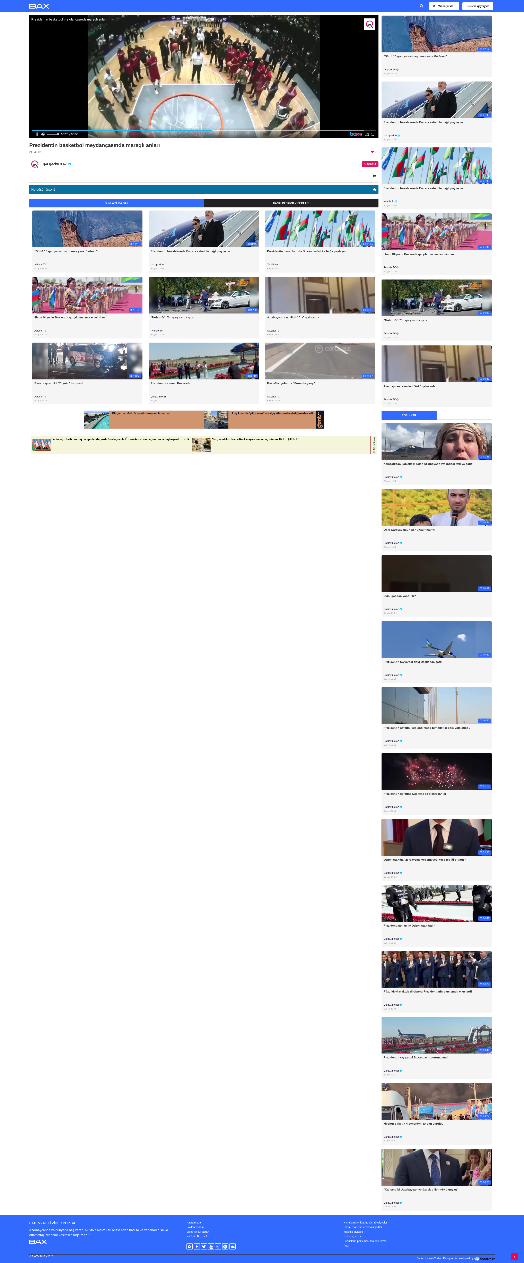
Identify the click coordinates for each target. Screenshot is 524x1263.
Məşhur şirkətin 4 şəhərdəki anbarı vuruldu (414, 1123)
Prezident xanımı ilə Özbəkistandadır (409, 925)
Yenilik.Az (272, 264)
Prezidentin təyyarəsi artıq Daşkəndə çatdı (413, 661)
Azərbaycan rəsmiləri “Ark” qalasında (293, 317)
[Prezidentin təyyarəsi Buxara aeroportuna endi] (437, 1035)
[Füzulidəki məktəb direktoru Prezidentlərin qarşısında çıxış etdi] (437, 969)
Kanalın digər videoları (291, 203)
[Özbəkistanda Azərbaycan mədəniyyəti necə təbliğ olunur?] (437, 837)
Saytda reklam (195, 1227)
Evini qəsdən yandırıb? (400, 596)
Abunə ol (370, 164)
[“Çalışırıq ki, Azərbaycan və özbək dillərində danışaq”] (437, 1166)
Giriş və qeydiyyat (477, 6)
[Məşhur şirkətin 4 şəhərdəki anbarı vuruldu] (437, 1100)
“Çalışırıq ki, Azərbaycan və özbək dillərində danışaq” (421, 1189)
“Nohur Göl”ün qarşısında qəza (172, 317)
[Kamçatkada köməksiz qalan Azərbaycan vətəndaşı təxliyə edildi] (437, 441)
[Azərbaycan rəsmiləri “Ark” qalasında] (320, 294)
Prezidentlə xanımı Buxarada (170, 383)
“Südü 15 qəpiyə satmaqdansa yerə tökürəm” (66, 251)
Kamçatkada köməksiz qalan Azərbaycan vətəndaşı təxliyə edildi (428, 463)
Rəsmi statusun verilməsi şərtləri (363, 1227)
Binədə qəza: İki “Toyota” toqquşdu (59, 383)
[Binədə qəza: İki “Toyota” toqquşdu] (87, 360)
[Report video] (374, 176)
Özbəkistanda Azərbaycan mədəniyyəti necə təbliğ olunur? (425, 859)
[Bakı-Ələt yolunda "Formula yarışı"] (320, 360)
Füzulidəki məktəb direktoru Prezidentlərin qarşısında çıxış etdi (428, 991)
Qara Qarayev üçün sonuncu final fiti (409, 529)
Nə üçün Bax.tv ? (196, 1236)
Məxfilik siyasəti (353, 1231)
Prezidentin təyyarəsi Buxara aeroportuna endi (416, 1057)
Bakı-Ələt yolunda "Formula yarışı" (291, 383)
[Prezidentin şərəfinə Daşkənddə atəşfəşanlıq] (437, 771)
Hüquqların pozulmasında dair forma (365, 1241)
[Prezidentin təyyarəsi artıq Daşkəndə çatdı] (437, 639)
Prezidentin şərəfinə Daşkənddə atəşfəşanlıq (415, 793)
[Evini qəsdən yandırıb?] (437, 573)
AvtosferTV (40, 264)
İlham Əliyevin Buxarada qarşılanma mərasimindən (69, 317)
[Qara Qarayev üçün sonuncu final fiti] (437, 507)
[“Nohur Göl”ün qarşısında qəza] (204, 294)
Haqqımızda (193, 1222)
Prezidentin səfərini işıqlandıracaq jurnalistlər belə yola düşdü (427, 727)
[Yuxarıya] (514, 1256)
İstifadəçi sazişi (353, 1236)
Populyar (409, 415)
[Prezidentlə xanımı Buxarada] (204, 360)
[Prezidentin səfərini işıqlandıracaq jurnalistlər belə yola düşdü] (437, 705)
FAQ (346, 1245)
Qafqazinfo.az (158, 396)
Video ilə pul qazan (197, 1231)
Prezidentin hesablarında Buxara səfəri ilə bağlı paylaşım (190, 251)
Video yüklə (445, 6)
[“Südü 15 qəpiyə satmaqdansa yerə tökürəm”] (87, 228)
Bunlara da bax (116, 203)
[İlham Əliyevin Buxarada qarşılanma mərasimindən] (87, 294)
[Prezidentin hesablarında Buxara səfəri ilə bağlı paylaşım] (204, 228)
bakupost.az (157, 264)
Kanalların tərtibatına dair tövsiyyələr (365, 1222)
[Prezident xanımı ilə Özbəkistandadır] (437, 903)
